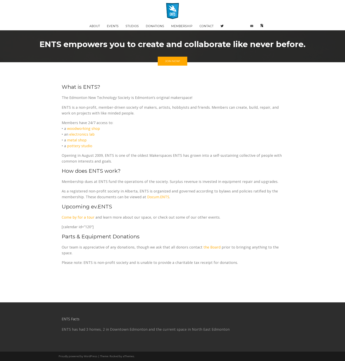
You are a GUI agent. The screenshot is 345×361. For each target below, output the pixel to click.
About (94, 26)
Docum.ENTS (158, 196)
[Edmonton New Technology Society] (172, 10)
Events (113, 26)
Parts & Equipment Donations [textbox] (101, 237)
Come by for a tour (78, 217)
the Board (212, 247)
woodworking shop (83, 128)
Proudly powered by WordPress (78, 356)
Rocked (114, 356)
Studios (132, 26)
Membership (181, 26)
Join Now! (172, 61)
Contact (206, 26)
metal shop (77, 140)
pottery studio (79, 145)
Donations (155, 26)
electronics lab (82, 134)
